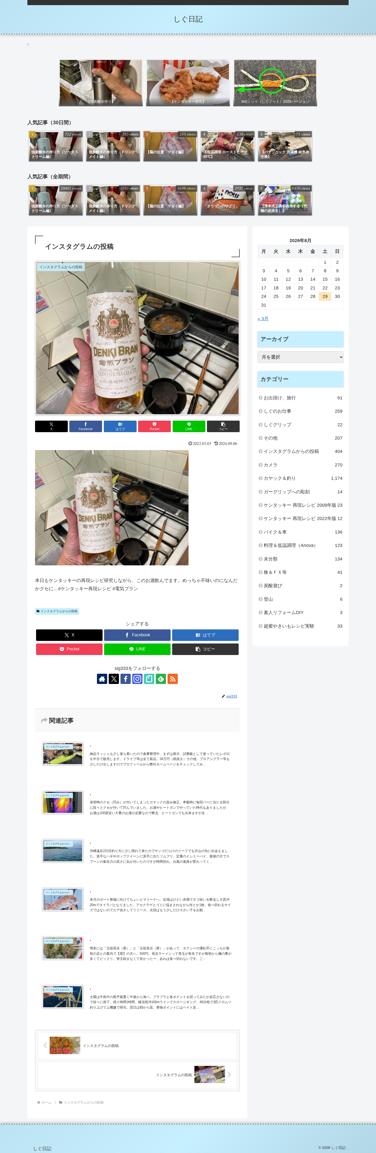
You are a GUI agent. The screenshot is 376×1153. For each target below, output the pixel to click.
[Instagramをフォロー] (137, 679)
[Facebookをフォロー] (125, 679)
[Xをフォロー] (114, 679)
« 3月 (263, 318)
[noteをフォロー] (149, 679)
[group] (56, 146)
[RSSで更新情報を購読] (173, 679)
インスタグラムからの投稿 (59, 611)
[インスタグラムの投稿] (112, 563)
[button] (223, 426)
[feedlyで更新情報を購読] (161, 679)
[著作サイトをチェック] (102, 679)
